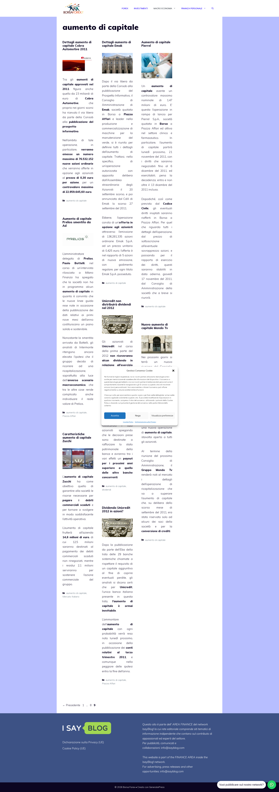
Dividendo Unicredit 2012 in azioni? (116, 509)
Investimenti (141, 8)
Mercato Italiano (70, 596)
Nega (138, 415)
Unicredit (108, 346)
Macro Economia (163, 8)
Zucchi (66, 481)
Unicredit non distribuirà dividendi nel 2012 (116, 304)
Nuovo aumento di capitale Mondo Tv (154, 326)
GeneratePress (156, 787)
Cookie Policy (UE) (74, 748)
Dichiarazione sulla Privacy (145, 422)
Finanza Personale (191, 8)
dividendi (106, 489)
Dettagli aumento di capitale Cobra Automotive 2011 (76, 45)
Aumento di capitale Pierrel (155, 43)
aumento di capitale (76, 200)
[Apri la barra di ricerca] (213, 8)
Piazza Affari (69, 415)
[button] (173, 370)
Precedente (71, 705)
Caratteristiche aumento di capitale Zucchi (76, 437)
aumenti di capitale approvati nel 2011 (77, 84)
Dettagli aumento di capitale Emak (116, 43)
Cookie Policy (128, 422)
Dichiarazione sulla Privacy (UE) (83, 742)
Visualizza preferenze (162, 415)
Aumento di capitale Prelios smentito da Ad (77, 222)
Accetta (115, 415)
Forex (125, 8)
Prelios (88, 258)
